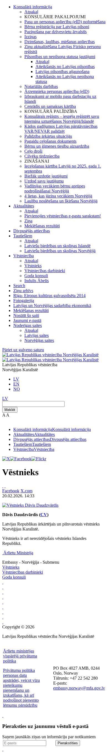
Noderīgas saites (27, 325)
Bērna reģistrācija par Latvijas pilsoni (56, 26)
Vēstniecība (23, 255)
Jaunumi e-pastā (27, 320)
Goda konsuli (36, 275)
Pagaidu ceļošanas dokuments (50, 141)
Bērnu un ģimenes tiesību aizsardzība (56, 146)
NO (16, 389)
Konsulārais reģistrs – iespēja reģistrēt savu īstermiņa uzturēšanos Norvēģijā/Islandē (61, 119)
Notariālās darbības (41, 86)
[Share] (5, 485)
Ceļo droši (33, 151)
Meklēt (9, 410)
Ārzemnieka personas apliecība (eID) (56, 91)
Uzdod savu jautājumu (44, 181)
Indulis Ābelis (36, 280)
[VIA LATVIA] (2, 617)
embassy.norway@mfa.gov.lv (79, 688)
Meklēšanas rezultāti (42, 225)
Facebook (10, 490)
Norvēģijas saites (39, 340)
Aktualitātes (23, 206)
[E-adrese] (2, 607)
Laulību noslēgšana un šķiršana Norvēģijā (60, 201)
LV (16, 379)
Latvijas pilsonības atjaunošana (62, 71)
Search (19, 285)
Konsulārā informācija (32, 6)
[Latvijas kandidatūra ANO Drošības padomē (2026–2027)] (2, 612)
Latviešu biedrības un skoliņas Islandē (57, 245)
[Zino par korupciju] (2, 587)
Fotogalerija (23, 300)
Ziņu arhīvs (23, 290)
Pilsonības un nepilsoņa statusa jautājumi (59, 56)
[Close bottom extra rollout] (2, 749)
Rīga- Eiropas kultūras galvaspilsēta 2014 (49, 295)
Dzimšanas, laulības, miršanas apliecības (59, 41)
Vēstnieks (33, 265)
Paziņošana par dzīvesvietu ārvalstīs (55, 31)
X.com (26, 490)
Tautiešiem (22, 235)
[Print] (2, 485)
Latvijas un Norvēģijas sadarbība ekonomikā (52, 305)
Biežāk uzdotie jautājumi (46, 176)
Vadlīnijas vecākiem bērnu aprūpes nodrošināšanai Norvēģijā (54, 188)
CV (43, 514)
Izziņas (30, 36)
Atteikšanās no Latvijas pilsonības (65, 66)
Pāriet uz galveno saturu (23, 349)
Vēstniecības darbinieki (44, 270)
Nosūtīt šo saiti (26, 315)
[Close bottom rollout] (2, 715)
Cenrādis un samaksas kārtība (50, 106)
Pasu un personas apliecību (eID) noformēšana (65, 21)
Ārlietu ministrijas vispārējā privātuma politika (20, 656)
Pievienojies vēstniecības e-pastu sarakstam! (62, 216)
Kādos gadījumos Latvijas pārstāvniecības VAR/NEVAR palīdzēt (60, 129)
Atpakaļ (31, 11)
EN (16, 384)
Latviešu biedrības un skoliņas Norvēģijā (60, 250)
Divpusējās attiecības (31, 230)
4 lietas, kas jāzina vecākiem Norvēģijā (58, 196)
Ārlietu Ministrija (18, 552)
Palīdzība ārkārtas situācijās (48, 136)
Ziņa (28, 221)
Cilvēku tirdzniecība (42, 156)
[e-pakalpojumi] (2, 597)
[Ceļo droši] (2, 582)
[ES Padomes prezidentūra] (2, 592)
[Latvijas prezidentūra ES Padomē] (2, 622)
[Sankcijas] (2, 602)
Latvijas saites (36, 335)
